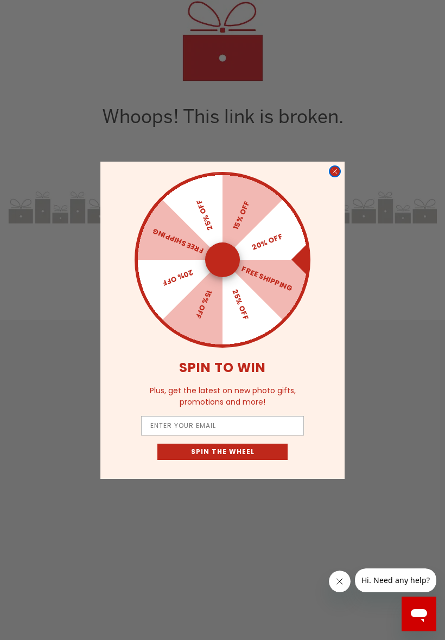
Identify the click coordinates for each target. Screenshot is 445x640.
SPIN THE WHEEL (223, 451)
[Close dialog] (334, 171)
